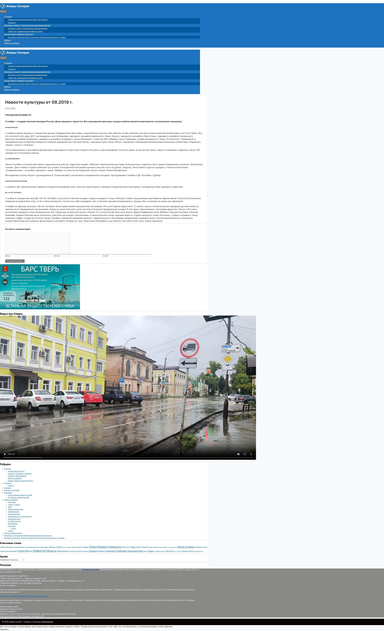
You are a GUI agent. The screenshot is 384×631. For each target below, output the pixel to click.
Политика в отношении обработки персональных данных (28, 536)
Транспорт (169, 551)
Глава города (76, 547)
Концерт (14, 551)
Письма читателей (11, 490)
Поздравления (14, 514)
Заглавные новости (16, 471)
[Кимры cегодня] (15, 8)
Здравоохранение (15, 509)
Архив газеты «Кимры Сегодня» (19, 34)
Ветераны (44, 547)
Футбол (179, 551)
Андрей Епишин (19, 547)
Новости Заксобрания (17, 476)
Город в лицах (14, 505)
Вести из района (15, 478)
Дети (133, 547)
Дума (150, 547)
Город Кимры (98, 546)
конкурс (191, 551)
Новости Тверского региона (20, 474)
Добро (138, 547)
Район (145, 551)
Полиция (93, 551)
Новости (7, 469)
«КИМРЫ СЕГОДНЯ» (90, 570)
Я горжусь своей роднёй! (18, 498)
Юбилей (185, 551)
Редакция (12, 23)
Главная (85, 547)
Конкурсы (8, 493)
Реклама (7, 483)
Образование (13, 512)
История (7, 488)
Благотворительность (33, 547)
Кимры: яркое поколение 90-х (20, 481)
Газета (68, 547)
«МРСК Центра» (6, 547)
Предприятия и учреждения (20, 517)
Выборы (52, 547)
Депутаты (126, 547)
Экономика (12, 524)
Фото (14, 528)
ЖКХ (10, 507)
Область (51, 550)
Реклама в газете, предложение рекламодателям (27, 25)
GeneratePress (47, 622)
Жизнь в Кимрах (11, 500)
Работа (11, 486)
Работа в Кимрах (12, 43)
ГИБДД (59, 547)
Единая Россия (158, 547)
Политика (12, 502)
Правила (101, 551)
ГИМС (64, 547)
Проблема (121, 550)
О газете (8, 17)
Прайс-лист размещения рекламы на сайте (25, 31)
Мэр (31, 551)
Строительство (14, 521)
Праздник (110, 551)
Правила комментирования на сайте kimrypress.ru (28, 20)
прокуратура (199, 551)
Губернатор (114, 546)
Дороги (145, 547)
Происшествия (14, 519)
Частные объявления (13, 533)
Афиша (7, 40)
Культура (11, 526)
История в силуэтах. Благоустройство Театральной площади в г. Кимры (37, 37)
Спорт (10, 531)
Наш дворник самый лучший (20, 495)
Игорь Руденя (186, 546)
